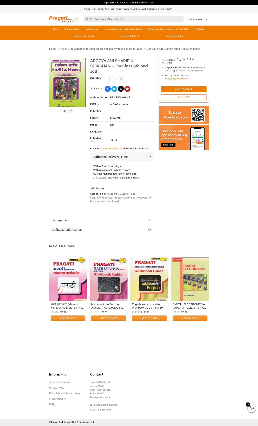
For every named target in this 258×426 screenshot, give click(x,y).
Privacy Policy (56, 387)
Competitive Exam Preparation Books (123, 29)
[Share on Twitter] (114, 89)
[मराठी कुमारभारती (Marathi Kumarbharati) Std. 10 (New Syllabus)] (68, 280)
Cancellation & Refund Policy (64, 393)
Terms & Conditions (59, 382)
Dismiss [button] (150, 2)
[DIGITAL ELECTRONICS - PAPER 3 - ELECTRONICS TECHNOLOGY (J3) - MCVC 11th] (190, 280)
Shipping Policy (57, 398)
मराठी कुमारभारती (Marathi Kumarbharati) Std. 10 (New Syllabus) (67, 306)
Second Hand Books (84, 36)
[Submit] (87, 19)
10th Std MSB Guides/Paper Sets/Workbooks (173, 48)
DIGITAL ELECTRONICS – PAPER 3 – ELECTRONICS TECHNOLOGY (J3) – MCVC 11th (189, 306)
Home (56, 29)
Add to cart (68, 318)
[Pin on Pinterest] (127, 89)
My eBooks (199, 29)
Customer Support (175, 36)
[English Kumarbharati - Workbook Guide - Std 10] (149, 280)
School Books (92, 29)
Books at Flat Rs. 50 (130, 36)
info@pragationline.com (112, 148)
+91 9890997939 (101, 410)
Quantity (95, 78)
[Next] (206, 298)
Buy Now (183, 97)
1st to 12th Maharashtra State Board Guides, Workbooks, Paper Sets (101, 48)
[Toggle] (149, 156)
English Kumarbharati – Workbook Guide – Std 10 (147, 306)
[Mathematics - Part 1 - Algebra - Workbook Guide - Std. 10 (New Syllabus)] (109, 280)
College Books (72, 29)
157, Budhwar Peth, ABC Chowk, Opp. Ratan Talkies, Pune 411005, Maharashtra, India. (100, 390)
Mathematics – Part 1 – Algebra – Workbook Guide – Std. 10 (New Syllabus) (108, 306)
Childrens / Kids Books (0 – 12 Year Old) (168, 29)
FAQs (52, 404)
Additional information (66, 229)
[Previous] (52, 298)
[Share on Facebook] (108, 89)
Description (59, 220)
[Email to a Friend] (121, 89)
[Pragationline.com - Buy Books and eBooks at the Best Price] (64, 19)
